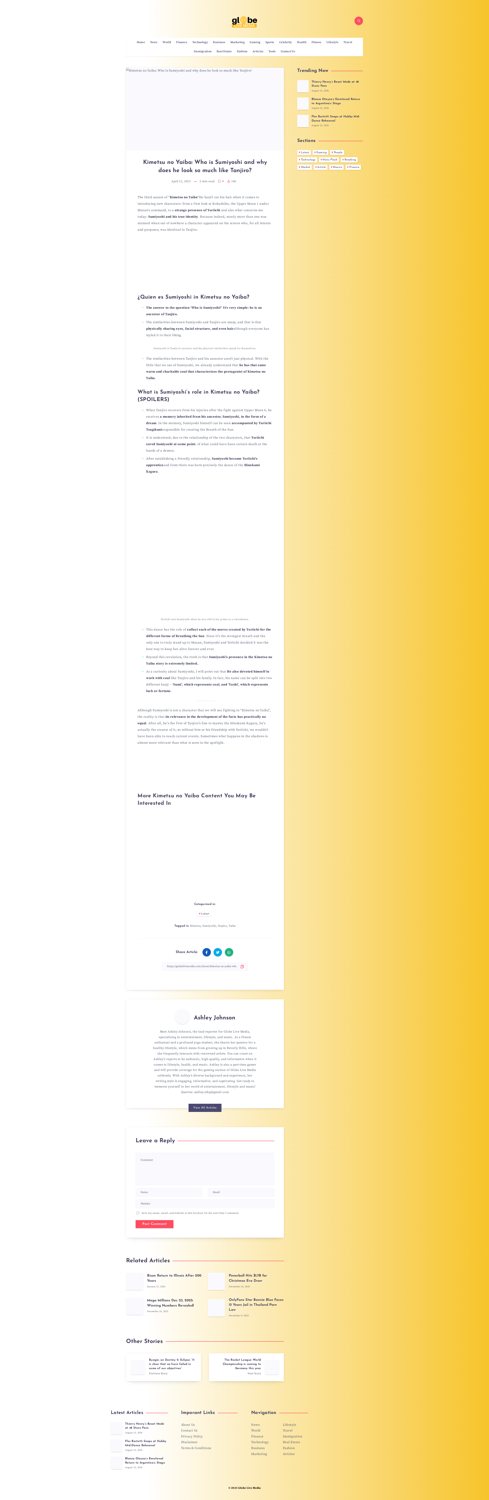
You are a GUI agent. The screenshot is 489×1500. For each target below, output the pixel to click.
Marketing (237, 42)
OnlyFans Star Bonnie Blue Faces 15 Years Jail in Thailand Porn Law (256, 1305)
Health (301, 42)
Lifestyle (332, 42)
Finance (181, 42)
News (154, 42)
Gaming (255, 42)
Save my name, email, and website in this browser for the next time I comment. (190, 1213)
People (338, 152)
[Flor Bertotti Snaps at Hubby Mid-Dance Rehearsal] (303, 121)
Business (219, 42)
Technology (200, 42)
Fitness (316, 42)
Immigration (202, 51)
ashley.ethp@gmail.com (211, 1092)
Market (305, 167)
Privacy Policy (192, 1436)
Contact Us (288, 51)
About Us (188, 1425)
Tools (272, 51)
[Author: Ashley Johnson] (182, 1016)
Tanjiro (222, 926)
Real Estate (224, 51)
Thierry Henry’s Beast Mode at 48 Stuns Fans (144, 1426)
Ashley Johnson (214, 1018)
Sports (270, 42)
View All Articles (205, 1107)
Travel (347, 42)
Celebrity (285, 42)
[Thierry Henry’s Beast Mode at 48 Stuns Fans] (303, 86)
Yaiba (232, 926)
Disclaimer (189, 1442)
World (167, 42)
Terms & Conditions (196, 1448)
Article (321, 167)
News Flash (330, 159)
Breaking (350, 159)
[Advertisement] (205, 265)
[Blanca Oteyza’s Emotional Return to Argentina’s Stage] (303, 103)
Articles (258, 51)
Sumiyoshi (209, 926)
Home (141, 42)
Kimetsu (195, 926)
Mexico (337, 167)
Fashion (242, 51)
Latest (205, 913)
